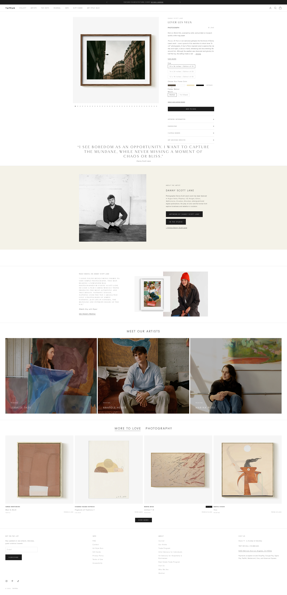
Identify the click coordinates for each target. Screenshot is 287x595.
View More (143, 520)
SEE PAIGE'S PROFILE (87, 314)
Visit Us (162, 566)
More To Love (128, 428)
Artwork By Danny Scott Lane (184, 214)
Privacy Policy (98, 556)
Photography (159, 428)
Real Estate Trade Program (169, 562)
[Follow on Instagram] (6, 581)
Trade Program (164, 548)
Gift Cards (78, 8)
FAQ (94, 541)
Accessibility (97, 563)
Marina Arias (149, 506)
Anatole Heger (219, 506)
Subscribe (14, 557)
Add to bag (191, 109)
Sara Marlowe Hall (155, 2)
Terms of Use (98, 559)
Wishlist (162, 573)
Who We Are (163, 569)
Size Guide (172, 59)
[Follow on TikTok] (18, 581)
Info (67, 8)
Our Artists (163, 545)
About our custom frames (176, 102)
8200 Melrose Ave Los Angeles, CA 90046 (255, 551)
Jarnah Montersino (12, 506)
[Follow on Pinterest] (12, 581)
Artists (34, 8)
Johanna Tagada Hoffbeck (85, 506)
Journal (57, 8)
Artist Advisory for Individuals (170, 552)
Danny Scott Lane (175, 18)
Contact (96, 545)
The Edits (45, 8)
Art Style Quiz (93, 8)
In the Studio (176, 222)
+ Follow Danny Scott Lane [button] (176, 228)
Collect (22, 8)
